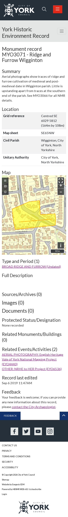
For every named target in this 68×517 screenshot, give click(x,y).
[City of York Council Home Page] (19, 10)
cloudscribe (36, 489)
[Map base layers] (5, 186)
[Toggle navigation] (61, 31)
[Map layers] (5, 181)
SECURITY (7, 461)
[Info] (5, 192)
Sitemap (5, 479)
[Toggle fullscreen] (61, 180)
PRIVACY (7, 450)
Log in (4, 494)
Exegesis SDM (18, 484)
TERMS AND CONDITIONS (16, 456)
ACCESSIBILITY (10, 467)
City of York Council (26, 474)
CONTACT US (9, 445)
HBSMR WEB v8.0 (21, 489)
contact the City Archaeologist (34, 407)
